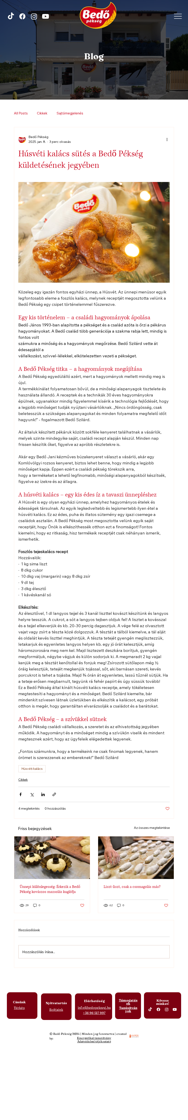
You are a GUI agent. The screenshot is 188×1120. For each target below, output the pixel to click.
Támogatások (128, 1002)
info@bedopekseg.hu (94, 1008)
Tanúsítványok (128, 1009)
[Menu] (178, 16)
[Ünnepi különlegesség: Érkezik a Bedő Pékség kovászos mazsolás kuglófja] (52, 857)
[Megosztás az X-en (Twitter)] (32, 794)
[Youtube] (45, 16)
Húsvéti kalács (32, 769)
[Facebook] (22, 16)
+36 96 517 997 (94, 1013)
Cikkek (42, 113)
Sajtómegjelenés (70, 113)
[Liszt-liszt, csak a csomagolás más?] (136, 857)
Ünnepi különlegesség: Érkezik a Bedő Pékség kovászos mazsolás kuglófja (50, 889)
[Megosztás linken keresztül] (54, 794)
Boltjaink (56, 1010)
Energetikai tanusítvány (94, 1038)
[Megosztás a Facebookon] (20, 794)
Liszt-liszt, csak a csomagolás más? (132, 886)
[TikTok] (11, 16)
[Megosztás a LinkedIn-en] (43, 794)
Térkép (19, 1008)
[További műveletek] (167, 139)
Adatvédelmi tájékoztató (94, 1041)
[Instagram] (34, 16)
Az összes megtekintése (152, 828)
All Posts (21, 113)
